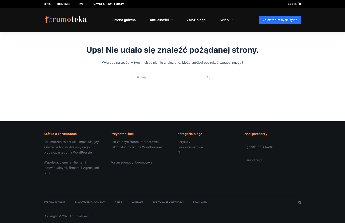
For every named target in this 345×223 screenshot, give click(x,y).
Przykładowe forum (108, 4)
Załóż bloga (196, 20)
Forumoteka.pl (80, 216)
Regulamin (200, 202)
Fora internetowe (190, 147)
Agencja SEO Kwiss (258, 147)
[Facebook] (299, 202)
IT (178, 152)
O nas (48, 4)
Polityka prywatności (168, 202)
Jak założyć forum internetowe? (135, 142)
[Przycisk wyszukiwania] (208, 77)
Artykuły (183, 142)
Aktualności (159, 20)
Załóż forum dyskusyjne (280, 20)
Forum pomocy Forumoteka (131, 162)
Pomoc (81, 4)
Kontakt (64, 4)
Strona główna (124, 20)
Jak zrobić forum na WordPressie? (137, 147)
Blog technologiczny (90, 202)
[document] (205, 147)
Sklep (224, 20)
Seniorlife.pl (253, 160)
